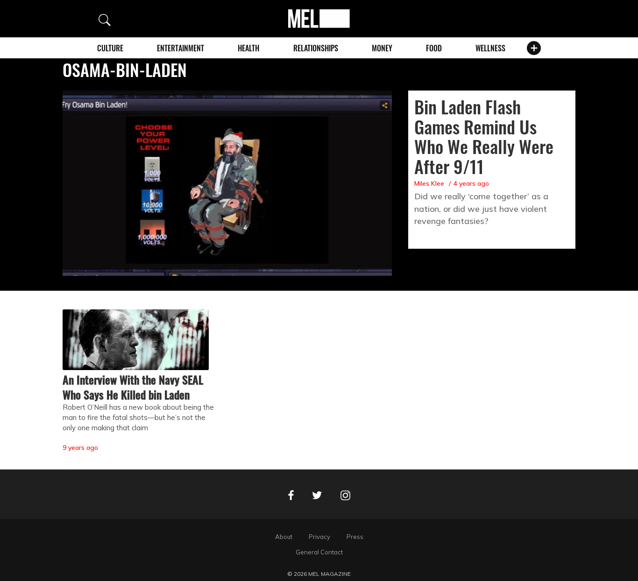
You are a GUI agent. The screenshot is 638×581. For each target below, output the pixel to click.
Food (434, 48)
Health (248, 48)
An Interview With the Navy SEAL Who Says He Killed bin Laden (133, 387)
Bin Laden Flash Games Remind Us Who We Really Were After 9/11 (483, 136)
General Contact (319, 552)
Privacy (319, 536)
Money (382, 48)
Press (355, 536)
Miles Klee (429, 183)
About (283, 536)
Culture (110, 48)
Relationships (315, 48)
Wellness (490, 48)
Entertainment (180, 48)
